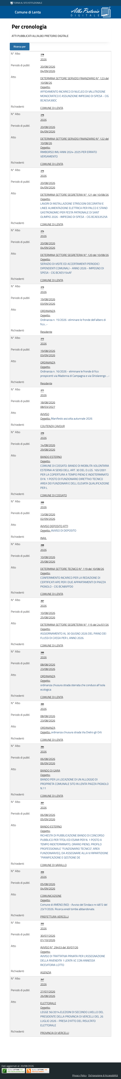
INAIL (43, 538)
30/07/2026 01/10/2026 (47, 938)
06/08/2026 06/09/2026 (47, 761)
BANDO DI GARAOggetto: (74, 779)
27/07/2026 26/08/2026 (47, 993)
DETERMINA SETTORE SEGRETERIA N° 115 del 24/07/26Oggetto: (74, 631)
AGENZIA (45, 972)
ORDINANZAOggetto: (73, 317)
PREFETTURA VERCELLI (54, 916)
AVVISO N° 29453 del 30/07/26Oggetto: (72, 956)
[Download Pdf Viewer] (13, 1070)
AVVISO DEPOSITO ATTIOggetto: (58, 528)
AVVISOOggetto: (66, 416)
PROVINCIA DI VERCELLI (54, 1033)
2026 (43, 57)
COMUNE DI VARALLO (53, 865)
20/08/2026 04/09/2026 (47, 69)
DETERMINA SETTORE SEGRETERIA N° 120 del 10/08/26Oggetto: (74, 264)
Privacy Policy (79, 1075)
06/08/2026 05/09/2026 (47, 817)
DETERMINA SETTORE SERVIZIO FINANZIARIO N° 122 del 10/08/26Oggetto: (74, 148)
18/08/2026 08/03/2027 (47, 404)
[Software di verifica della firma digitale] (37, 1070)
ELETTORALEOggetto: (72, 1014)
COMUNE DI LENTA (51, 108)
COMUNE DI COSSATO (53, 495)
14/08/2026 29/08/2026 (47, 447)
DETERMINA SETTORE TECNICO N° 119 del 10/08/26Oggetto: (73, 578)
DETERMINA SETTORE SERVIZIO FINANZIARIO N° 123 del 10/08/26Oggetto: (74, 89)
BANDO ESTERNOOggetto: (74, 472)
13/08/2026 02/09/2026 (47, 516)
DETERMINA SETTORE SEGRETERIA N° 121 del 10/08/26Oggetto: (74, 206)
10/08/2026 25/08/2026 (47, 559)
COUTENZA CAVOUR (52, 426)
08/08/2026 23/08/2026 (47, 666)
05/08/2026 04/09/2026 (47, 886)
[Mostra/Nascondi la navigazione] (4, 12)
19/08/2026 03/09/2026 (47, 301)
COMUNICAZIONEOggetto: (73, 902)
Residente (46, 332)
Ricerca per (20, 46)
